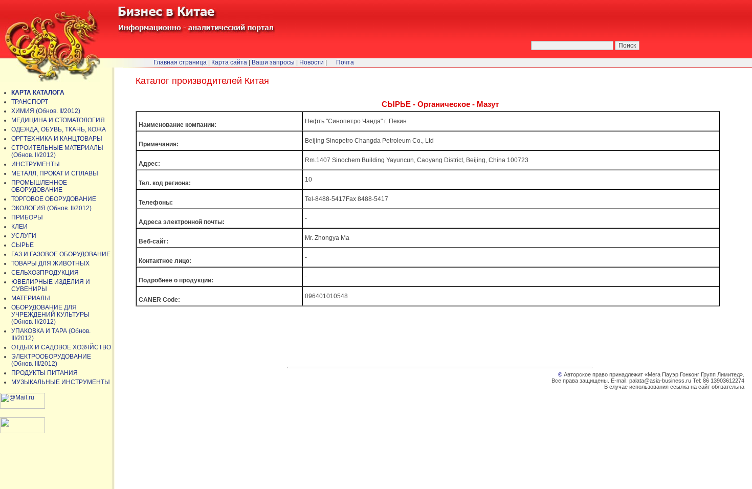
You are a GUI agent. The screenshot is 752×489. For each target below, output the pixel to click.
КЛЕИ (19, 226)
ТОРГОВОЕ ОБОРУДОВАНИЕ (53, 199)
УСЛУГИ (23, 235)
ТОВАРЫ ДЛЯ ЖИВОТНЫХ (50, 263)
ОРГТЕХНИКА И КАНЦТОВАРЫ (56, 138)
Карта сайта (229, 62)
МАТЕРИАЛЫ (30, 298)
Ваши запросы (273, 62)
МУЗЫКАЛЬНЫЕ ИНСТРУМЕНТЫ (60, 382)
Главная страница (180, 62)
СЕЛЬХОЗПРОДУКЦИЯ (45, 272)
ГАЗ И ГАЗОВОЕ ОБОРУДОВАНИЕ (60, 254)
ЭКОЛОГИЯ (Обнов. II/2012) (51, 208)
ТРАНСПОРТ (29, 101)
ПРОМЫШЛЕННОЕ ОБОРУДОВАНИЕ (39, 186)
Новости (311, 62)
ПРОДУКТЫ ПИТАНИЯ (44, 372)
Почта (345, 62)
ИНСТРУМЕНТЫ (35, 164)
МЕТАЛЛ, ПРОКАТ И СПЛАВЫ (54, 173)
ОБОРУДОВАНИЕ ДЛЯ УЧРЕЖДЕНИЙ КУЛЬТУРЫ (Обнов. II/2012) (50, 314)
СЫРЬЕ (22, 245)
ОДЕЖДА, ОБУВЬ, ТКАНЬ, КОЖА (58, 129)
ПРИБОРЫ (27, 217)
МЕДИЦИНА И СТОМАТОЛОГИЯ (58, 120)
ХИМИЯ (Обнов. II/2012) (45, 111)
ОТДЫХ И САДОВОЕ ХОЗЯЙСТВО (61, 347)
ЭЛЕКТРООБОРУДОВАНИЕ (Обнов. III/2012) (51, 360)
